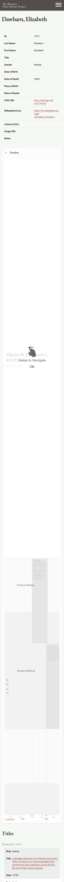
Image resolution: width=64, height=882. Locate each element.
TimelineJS (10, 819)
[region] (32, 490)
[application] (32, 689)
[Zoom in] (7, 680)
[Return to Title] (7, 693)
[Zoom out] (7, 684)
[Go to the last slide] (7, 689)
